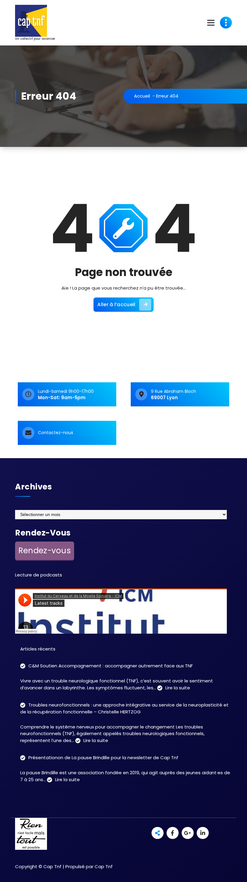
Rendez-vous (44, 550)
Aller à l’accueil (116, 304)
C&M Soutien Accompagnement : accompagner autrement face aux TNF (110, 666)
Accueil (142, 96)
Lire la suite (177, 688)
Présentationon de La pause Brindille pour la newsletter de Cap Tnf (103, 757)
